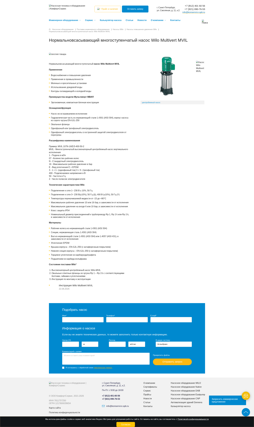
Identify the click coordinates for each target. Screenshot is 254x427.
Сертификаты (150, 387)
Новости (142, 20)
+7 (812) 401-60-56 (111, 396)
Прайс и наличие (109, 9)
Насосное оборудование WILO (186, 383)
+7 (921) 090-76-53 (195, 9)
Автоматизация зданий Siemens (186, 402)
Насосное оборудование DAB (185, 391)
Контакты (175, 20)
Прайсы (147, 394)
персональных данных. (103, 368)
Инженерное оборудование (63, 20)
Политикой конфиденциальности (193, 419)
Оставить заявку (135, 9)
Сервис (89, 20)
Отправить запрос (172, 361)
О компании (157, 20)
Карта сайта (55, 408)
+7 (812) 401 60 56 (195, 6)
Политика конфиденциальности (64, 412)
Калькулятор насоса (110, 20)
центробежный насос (151, 102)
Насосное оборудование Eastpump (188, 394)
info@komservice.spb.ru (193, 12)
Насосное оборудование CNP (185, 398)
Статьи (129, 20)
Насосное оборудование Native (186, 387)
